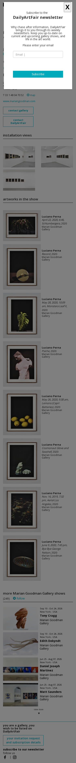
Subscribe (38, 74)
